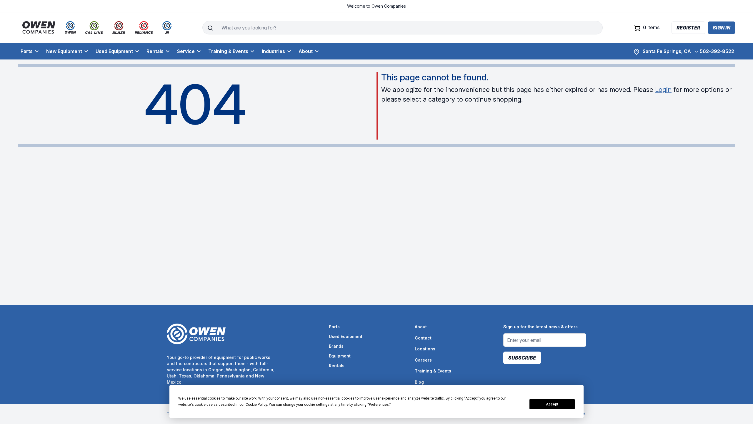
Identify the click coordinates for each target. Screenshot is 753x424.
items (651, 27)
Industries (273, 51)
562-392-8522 (717, 51)
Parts (27, 51)
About (306, 51)
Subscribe (522, 358)
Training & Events (228, 51)
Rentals (155, 51)
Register (688, 28)
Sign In (721, 28)
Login (663, 89)
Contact (423, 337)
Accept (552, 404)
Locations (425, 348)
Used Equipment (114, 51)
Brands (336, 346)
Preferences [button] (379, 405)
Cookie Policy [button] (256, 405)
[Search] (210, 27)
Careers (423, 359)
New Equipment (64, 51)
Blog (419, 382)
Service (186, 51)
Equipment (340, 355)
